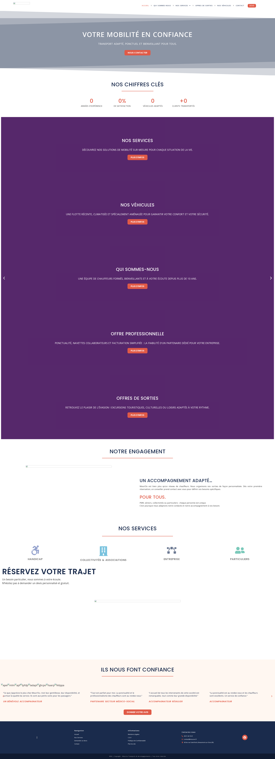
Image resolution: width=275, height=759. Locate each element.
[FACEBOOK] (245, 737)
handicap (35, 559)
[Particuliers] (240, 550)
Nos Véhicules (224, 5)
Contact (240, 5)
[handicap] (35, 550)
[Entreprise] (171, 550)
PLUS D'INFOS (137, 157)
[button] (4, 278)
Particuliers (240, 559)
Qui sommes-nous (162, 5)
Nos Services (182, 5)
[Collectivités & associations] (103, 551)
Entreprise (172, 559)
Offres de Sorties (204, 5)
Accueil (145, 5)
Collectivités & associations (103, 560)
